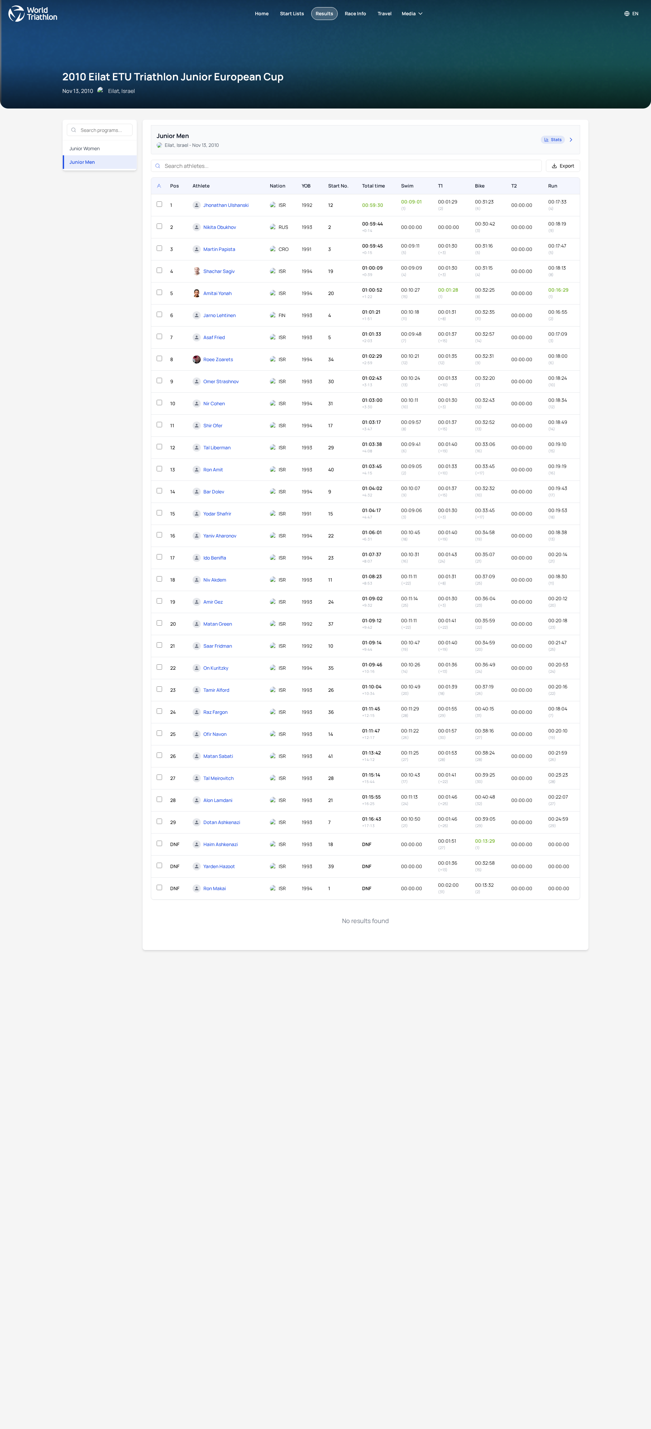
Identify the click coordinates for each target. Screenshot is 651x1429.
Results (324, 13)
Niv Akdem (214, 579)
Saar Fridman (217, 646)
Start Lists (292, 13)
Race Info (355, 13)
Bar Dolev (213, 491)
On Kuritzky (216, 668)
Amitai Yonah (217, 293)
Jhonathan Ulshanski (226, 205)
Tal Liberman (217, 447)
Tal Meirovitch (218, 778)
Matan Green (217, 624)
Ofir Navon (214, 734)
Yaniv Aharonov (219, 535)
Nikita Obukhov (219, 227)
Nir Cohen (214, 403)
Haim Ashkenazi (220, 844)
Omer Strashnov (221, 381)
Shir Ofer (212, 425)
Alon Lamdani (217, 800)
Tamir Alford (216, 690)
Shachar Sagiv (219, 271)
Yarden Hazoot (219, 866)
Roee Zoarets (218, 359)
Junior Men (82, 162)
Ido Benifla (214, 557)
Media (409, 13)
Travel (385, 13)
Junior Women (85, 148)
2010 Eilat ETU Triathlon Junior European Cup (172, 76)
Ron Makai (214, 888)
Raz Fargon (215, 712)
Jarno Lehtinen (219, 315)
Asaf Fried (214, 337)
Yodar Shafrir (217, 513)
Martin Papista (219, 249)
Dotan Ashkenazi (221, 822)
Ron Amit (213, 469)
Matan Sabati (218, 756)
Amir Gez (213, 602)
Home (262, 13)
